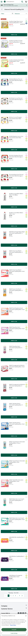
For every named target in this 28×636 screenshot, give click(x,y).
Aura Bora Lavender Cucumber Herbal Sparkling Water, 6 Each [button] (15, 41)
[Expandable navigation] (1, 2)
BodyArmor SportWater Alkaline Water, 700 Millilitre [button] (16, 194)
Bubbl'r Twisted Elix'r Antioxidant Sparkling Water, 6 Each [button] (16, 480)
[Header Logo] (8, 2)
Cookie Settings (14, 633)
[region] (14, 625)
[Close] (25, 615)
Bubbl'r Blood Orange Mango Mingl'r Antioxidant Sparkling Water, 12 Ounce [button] (17, 232)
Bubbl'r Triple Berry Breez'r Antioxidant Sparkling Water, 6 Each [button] (17, 423)
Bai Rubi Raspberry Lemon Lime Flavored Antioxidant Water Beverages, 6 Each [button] (16, 137)
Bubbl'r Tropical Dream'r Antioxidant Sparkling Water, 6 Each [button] (17, 461)
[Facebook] (18, 613)
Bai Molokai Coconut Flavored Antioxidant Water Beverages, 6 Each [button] (16, 99)
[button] (22, 1)
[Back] (2, 9)
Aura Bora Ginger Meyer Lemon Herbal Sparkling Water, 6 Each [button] (16, 22)
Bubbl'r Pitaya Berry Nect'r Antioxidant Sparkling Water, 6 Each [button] (17, 328)
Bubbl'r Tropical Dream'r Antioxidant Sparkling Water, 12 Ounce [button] (17, 442)
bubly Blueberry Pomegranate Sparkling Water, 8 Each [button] (15, 576)
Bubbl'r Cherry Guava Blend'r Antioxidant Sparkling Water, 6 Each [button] (17, 270)
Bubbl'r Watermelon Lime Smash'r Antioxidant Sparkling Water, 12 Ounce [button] (16, 499)
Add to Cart (14, 34)
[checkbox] (26, 19)
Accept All (14, 629)
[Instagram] (23, 613)
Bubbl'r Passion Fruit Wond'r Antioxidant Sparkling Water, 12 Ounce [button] (16, 289)
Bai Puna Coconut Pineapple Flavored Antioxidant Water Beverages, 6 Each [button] (15, 118)
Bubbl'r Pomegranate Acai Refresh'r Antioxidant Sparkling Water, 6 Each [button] (17, 366)
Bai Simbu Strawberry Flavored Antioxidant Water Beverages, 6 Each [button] (16, 156)
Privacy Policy (13, 625)
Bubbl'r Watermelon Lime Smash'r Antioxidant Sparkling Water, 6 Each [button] (17, 518)
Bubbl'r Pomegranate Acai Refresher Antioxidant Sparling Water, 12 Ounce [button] (17, 385)
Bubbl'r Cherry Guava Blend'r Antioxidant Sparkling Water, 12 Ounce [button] (16, 251)
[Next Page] (22, 596)
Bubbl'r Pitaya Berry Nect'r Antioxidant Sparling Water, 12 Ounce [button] (15, 347)
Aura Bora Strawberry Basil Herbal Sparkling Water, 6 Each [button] (16, 60)
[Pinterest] (25, 613)
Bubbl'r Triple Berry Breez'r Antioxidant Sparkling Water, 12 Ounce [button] (16, 404)
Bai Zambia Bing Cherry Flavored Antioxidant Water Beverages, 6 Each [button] (16, 175)
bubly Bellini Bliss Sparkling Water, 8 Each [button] (17, 538)
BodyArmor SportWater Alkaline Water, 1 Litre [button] (16, 213)
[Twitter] (21, 613)
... (17, 595)
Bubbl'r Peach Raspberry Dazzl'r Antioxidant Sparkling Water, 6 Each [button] (17, 308)
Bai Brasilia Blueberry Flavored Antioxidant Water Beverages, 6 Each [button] (16, 79)
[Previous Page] (6, 596)
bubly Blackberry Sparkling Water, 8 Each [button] (16, 557)
